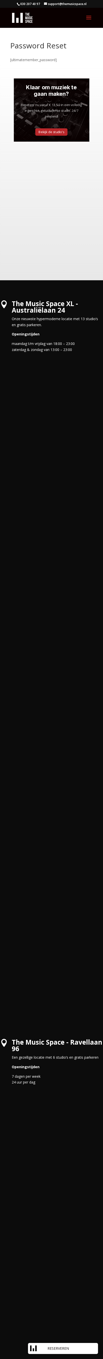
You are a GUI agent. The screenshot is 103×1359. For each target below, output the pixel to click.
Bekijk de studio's (51, 132)
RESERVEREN (58, 1348)
